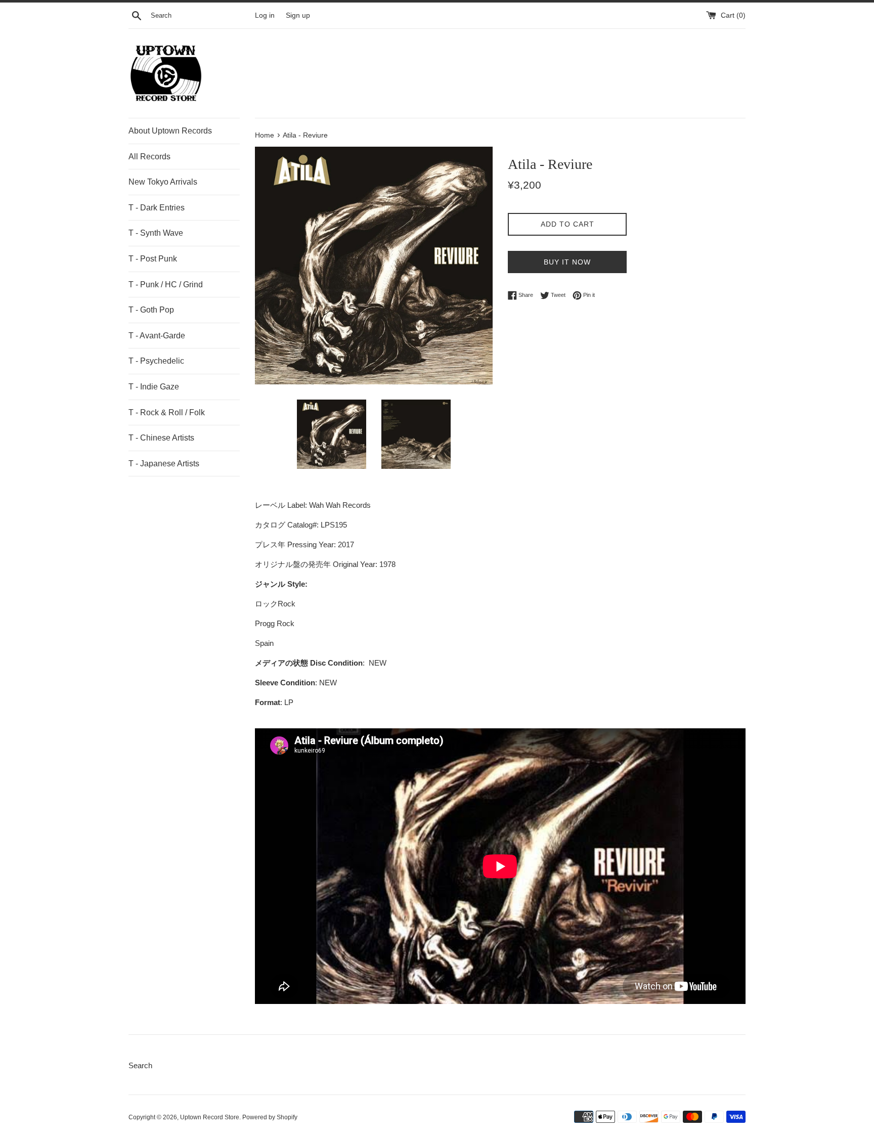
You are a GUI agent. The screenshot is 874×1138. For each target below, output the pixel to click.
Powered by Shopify (269, 1117)
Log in (265, 15)
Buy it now (567, 262)
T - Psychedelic (156, 361)
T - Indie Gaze (153, 386)
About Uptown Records (170, 130)
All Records (149, 156)
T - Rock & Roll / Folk (166, 412)
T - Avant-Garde (156, 335)
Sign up (298, 15)
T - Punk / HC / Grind (165, 284)
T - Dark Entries (156, 207)
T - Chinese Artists (161, 437)
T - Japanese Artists (163, 463)
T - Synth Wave (155, 233)
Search (140, 1065)
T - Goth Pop (151, 309)
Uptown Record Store (209, 1117)
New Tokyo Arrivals (162, 182)
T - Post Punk (152, 258)
